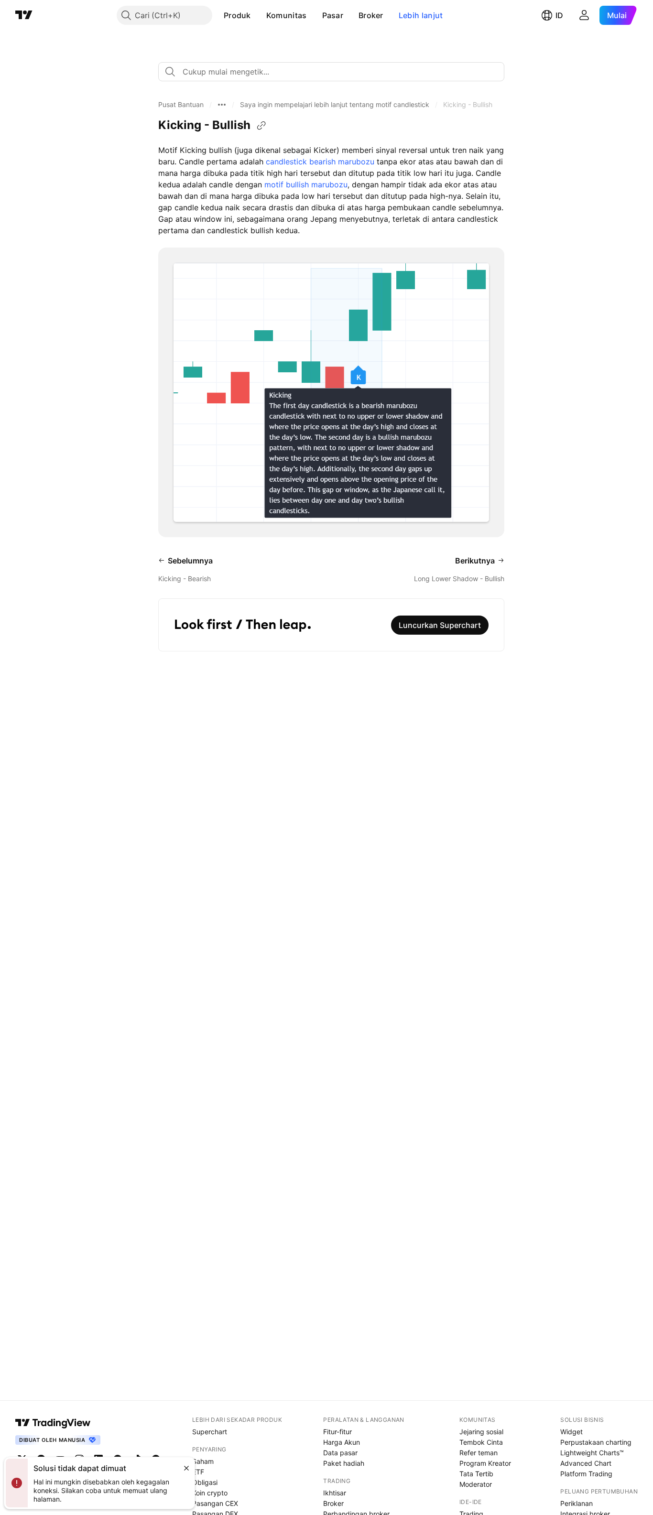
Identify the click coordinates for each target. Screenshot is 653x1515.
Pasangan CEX (215, 1503)
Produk (237, 15)
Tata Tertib (476, 1474)
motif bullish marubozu (306, 184)
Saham (203, 1461)
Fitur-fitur (337, 1432)
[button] (258, 15)
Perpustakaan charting (595, 1442)
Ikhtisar (334, 1493)
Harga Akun (341, 1442)
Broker (371, 15)
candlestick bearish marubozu (320, 161)
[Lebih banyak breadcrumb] (222, 104)
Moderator (475, 1484)
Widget (571, 1432)
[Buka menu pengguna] (584, 15)
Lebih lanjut (421, 15)
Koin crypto (210, 1493)
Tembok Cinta (481, 1442)
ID (559, 15)
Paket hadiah (343, 1463)
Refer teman (478, 1453)
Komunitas (286, 15)
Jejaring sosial (481, 1432)
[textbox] (335, 72)
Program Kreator (485, 1463)
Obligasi (205, 1482)
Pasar (333, 15)
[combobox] (331, 71)
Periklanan (576, 1503)
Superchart (209, 1432)
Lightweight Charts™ (592, 1453)
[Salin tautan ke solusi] (261, 126)
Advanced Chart (585, 1463)
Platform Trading (586, 1474)
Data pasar (340, 1453)
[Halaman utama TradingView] (24, 15)
